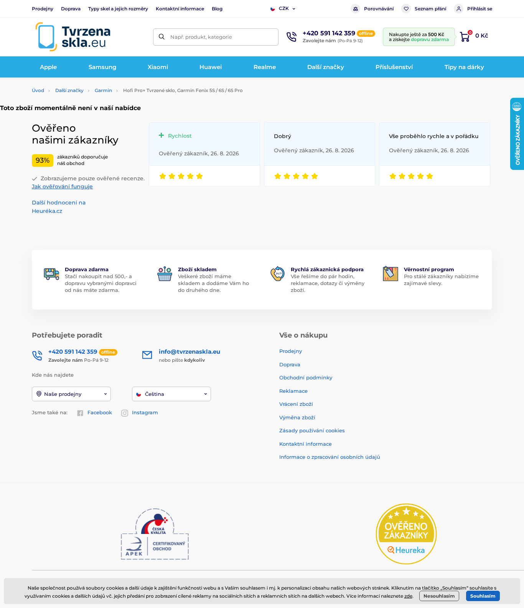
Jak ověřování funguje (62, 186)
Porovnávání (379, 9)
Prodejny (42, 9)
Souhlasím (483, 596)
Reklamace (293, 391)
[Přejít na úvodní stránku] (73, 36)
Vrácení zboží (296, 404)
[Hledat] (161, 37)
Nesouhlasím (439, 596)
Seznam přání (430, 9)
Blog (217, 9)
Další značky (69, 90)
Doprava (71, 9)
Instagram (145, 412)
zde (408, 596)
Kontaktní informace (180, 9)
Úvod (38, 90)
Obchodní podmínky (305, 377)
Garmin (103, 90)
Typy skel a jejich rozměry (118, 9)
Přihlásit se (479, 9)
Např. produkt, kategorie (201, 37)
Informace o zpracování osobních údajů (329, 457)
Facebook (99, 412)
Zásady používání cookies (312, 430)
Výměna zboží (297, 417)
